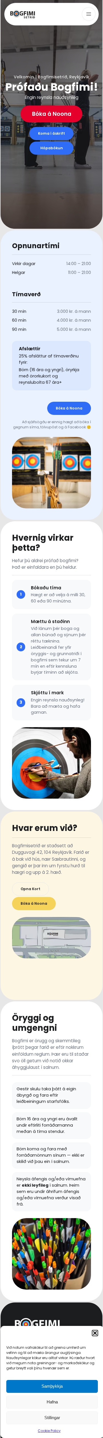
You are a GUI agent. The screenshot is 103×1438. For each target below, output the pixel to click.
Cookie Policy (49, 1430)
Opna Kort (30, 888)
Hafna (52, 1401)
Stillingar (52, 1417)
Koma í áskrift (51, 133)
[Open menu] (89, 14)
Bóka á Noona (51, 114)
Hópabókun (51, 148)
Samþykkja (52, 1386)
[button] (95, 1333)
